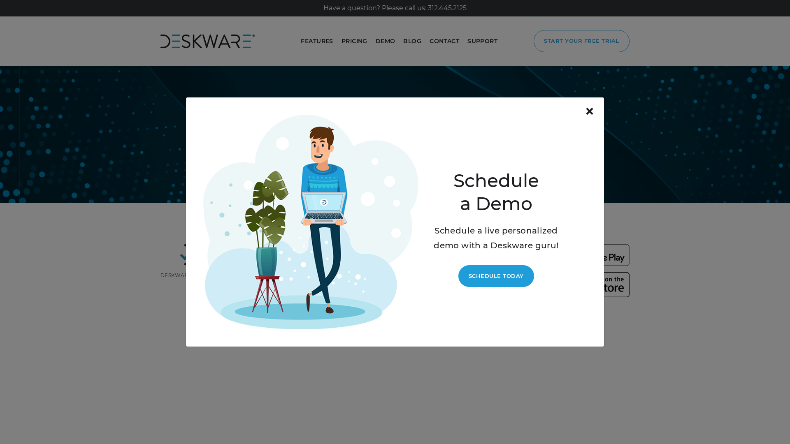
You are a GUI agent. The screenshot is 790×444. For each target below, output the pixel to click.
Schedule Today (496, 276)
